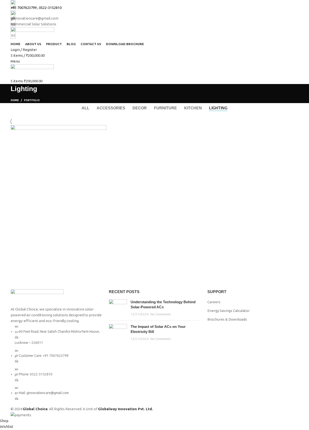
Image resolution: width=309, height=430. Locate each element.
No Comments (160, 314)
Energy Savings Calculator (228, 311)
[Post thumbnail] (118, 308)
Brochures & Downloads (227, 319)
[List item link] (56, 362)
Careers (213, 302)
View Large (100, 130)
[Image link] (37, 297)
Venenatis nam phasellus (46, 237)
